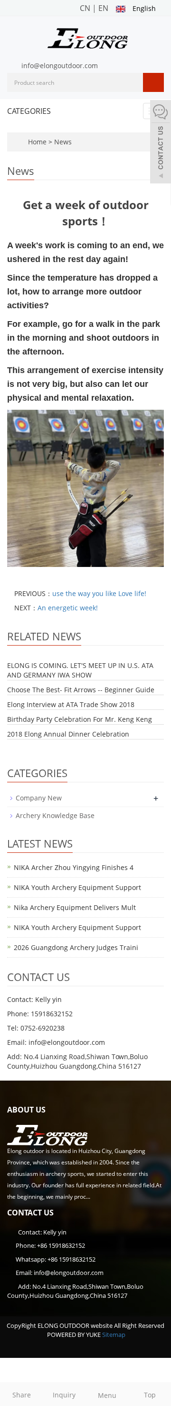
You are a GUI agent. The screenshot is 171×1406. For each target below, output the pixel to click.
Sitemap (113, 1334)
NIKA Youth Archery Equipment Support (77, 887)
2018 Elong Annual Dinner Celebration (68, 733)
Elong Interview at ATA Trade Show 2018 (70, 704)
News (63, 141)
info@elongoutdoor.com (59, 65)
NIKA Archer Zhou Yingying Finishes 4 (73, 867)
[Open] (160, 143)
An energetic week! (68, 607)
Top (150, 1394)
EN (103, 8)
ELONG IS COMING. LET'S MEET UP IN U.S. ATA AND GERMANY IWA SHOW (80, 670)
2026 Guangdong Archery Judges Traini (76, 947)
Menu (107, 1395)
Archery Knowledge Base (55, 815)
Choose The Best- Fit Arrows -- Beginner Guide (80, 689)
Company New (39, 797)
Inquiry (64, 1394)
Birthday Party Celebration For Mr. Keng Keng (79, 719)
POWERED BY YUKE (74, 1334)
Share (21, 1394)
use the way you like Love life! (99, 593)
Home (37, 141)
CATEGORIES (29, 111)
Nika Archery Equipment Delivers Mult (75, 907)
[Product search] (153, 82)
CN (85, 8)
